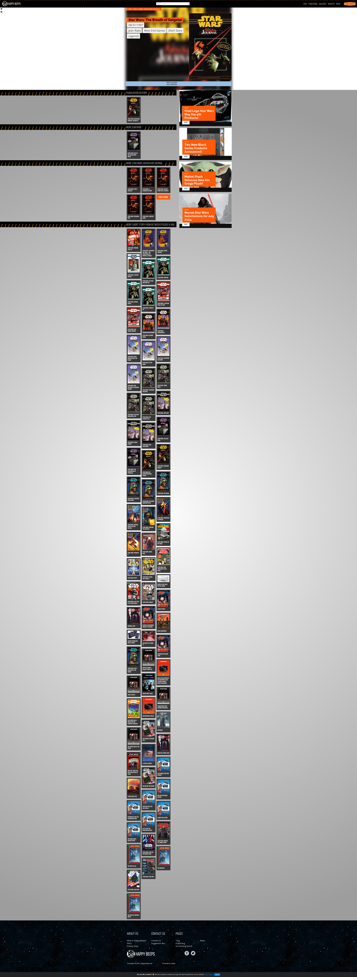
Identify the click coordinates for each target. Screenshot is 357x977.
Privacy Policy (132, 946)
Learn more (209, 974)
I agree (217, 974)
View (186, 122)
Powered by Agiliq (168, 963)
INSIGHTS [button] (331, 3)
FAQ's (129, 943)
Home (130, 9)
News (338, 3)
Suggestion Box (158, 943)
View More (163, 197)
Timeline (141, 9)
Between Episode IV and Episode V (152, 9)
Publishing (180, 943)
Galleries (322, 3)
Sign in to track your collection (171, 83)
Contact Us (156, 940)
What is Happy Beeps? (136, 940)
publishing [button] (312, 3)
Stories (135, 9)
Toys (305, 3)
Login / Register (349, 4)
